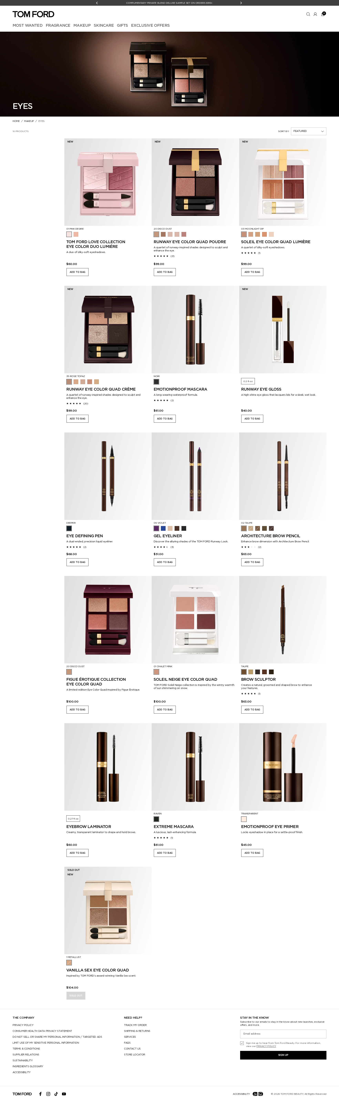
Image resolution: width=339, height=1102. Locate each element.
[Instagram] (48, 1094)
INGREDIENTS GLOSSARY (28, 1066)
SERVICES (130, 1037)
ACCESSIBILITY (22, 1072)
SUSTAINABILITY (23, 1060)
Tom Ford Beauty (292, 1094)
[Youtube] (64, 1094)
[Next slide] (145, 182)
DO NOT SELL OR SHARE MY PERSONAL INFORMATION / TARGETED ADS (57, 1037)
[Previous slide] (71, 182)
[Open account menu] (315, 14)
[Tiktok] (56, 1094)
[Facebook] (40, 1094)
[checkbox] (283, 1044)
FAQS (127, 1043)
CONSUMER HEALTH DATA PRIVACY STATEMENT (42, 1031)
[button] (308, 131)
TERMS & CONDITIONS (26, 1049)
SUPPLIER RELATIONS (26, 1054)
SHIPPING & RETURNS (137, 1031)
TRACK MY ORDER (135, 1025)
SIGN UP (283, 1055)
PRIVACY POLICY (23, 1025)
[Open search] (308, 14)
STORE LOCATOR (134, 1054)
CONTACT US (132, 1049)
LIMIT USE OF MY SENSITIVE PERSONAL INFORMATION (46, 1043)
